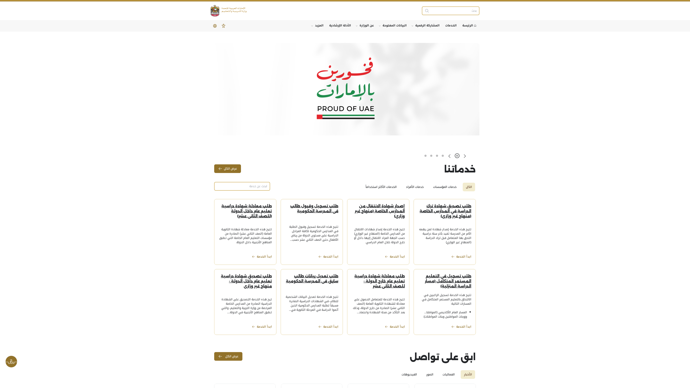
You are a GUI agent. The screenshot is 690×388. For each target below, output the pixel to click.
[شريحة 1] (443, 156)
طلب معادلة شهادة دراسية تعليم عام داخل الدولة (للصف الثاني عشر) (246, 211)
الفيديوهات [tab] (409, 374)
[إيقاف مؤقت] (457, 156)
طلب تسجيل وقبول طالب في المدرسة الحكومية (314, 208)
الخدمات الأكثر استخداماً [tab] (381, 187)
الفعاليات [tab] (449, 374)
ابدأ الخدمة (463, 256)
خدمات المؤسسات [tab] (445, 187)
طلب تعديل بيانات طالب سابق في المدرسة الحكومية (312, 278)
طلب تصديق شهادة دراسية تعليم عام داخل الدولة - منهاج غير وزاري (246, 281)
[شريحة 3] (431, 156)
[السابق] (464, 155)
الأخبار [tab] (468, 374)
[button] (223, 26)
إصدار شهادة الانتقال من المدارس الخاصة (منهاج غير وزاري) (380, 211)
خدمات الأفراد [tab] (415, 187)
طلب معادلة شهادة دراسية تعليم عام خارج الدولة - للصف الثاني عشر (379, 281)
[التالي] (449, 155)
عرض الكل (230, 168)
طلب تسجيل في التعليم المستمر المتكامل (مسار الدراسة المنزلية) (448, 281)
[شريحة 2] (437, 156)
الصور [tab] (429, 374)
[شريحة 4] (425, 156)
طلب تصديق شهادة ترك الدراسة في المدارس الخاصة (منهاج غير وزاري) (445, 211)
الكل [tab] (469, 187)
